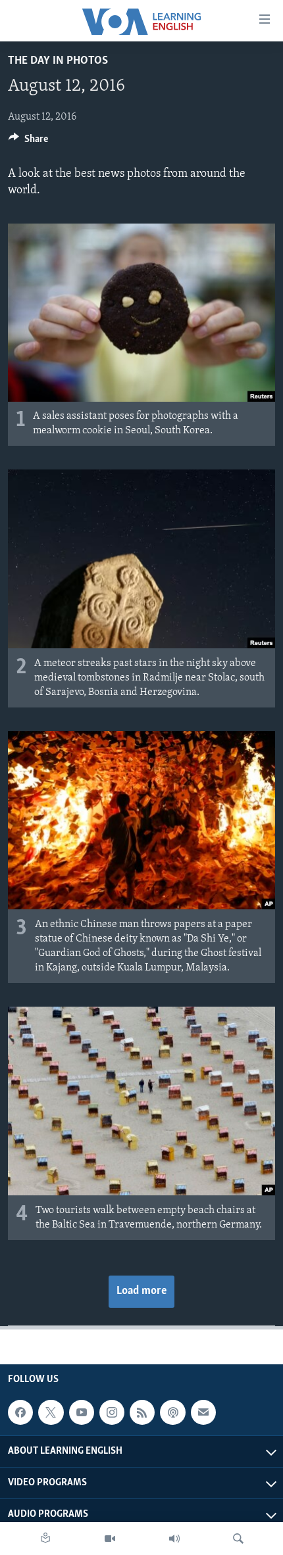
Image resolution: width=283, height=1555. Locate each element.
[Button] (28, 142)
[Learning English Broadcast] (174, 1538)
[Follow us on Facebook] (20, 1412)
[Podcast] (172, 1412)
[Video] (110, 1538)
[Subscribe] (203, 1412)
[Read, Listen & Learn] (45, 1538)
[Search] (238, 1538)
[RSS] (142, 1412)
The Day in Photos (58, 61)
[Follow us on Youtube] (81, 1412)
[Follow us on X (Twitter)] (50, 1412)
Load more (141, 1291)
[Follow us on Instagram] (111, 1412)
